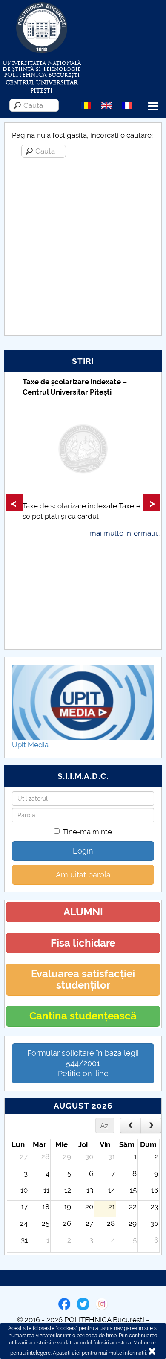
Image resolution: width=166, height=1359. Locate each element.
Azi (105, 1125)
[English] (106, 105)
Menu (153, 106)
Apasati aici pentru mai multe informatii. (100, 1353)
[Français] (127, 105)
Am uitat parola (83, 874)
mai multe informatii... (125, 533)
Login (83, 850)
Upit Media (30, 744)
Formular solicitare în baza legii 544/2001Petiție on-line (83, 1063)
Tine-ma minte (87, 832)
